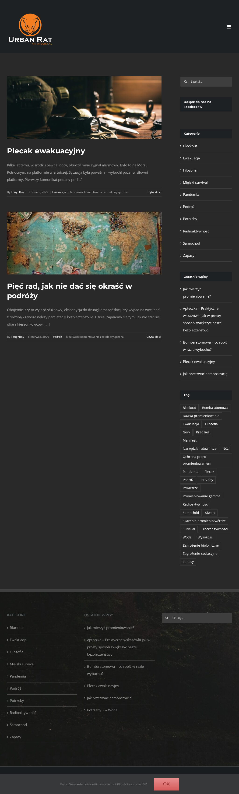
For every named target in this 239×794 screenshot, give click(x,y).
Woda (187, 537)
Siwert (210, 513)
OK (166, 784)
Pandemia (191, 194)
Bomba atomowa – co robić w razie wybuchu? (115, 670)
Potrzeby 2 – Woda (102, 710)
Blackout (190, 146)
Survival (189, 529)
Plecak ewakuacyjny (46, 150)
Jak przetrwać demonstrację (205, 373)
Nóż (226, 448)
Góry (186, 432)
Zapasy (188, 255)
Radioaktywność (196, 231)
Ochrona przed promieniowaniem (197, 460)
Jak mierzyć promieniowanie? (110, 627)
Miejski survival (195, 182)
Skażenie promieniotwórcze (204, 521)
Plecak (209, 472)
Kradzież (203, 432)
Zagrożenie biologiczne (201, 545)
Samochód (191, 243)
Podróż (57, 337)
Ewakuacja (59, 192)
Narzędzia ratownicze (200, 448)
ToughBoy (17, 192)
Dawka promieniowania (201, 416)
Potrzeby (190, 218)
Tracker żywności (214, 529)
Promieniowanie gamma (202, 496)
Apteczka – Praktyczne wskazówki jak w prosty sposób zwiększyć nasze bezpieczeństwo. (118, 647)
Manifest (190, 440)
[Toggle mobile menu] (229, 26)
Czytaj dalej (154, 192)
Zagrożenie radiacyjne (200, 554)
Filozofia (190, 170)
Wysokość (205, 537)
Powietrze (190, 488)
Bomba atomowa (215, 408)
